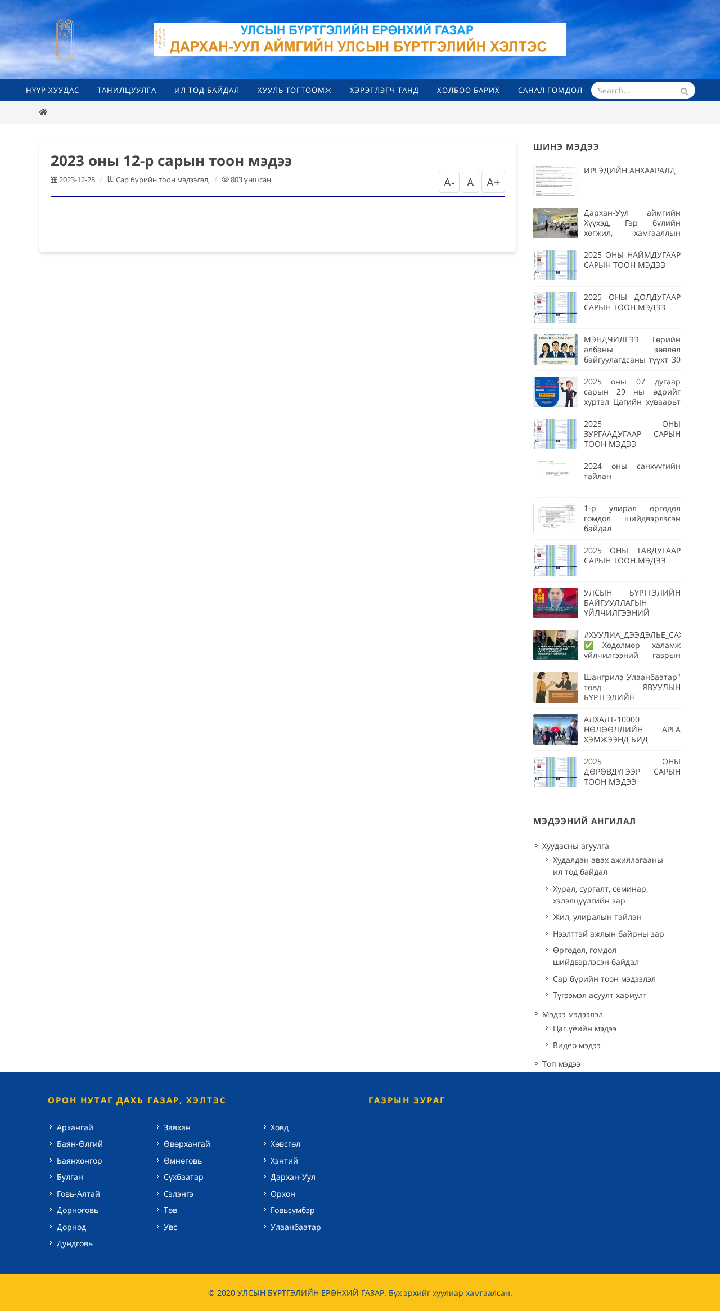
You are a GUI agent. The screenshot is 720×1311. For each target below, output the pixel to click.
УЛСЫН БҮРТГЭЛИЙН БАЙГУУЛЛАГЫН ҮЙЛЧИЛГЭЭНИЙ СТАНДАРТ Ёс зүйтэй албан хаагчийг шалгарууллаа (632, 617)
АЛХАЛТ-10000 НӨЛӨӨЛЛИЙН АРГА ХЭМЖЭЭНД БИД (632, 729)
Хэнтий (284, 1160)
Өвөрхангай (187, 1143)
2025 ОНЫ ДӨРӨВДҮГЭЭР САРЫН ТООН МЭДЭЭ (632, 771)
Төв (170, 1210)
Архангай (75, 1127)
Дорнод (71, 1226)
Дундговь (75, 1243)
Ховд (280, 1127)
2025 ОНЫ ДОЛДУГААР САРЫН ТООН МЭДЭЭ (632, 302)
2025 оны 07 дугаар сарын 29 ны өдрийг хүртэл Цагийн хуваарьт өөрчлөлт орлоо (632, 396)
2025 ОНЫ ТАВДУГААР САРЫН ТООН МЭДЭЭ (632, 555)
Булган (70, 1176)
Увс (170, 1226)
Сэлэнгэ (179, 1193)
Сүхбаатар (184, 1176)
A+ (493, 182)
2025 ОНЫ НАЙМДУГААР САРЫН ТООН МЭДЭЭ (632, 259)
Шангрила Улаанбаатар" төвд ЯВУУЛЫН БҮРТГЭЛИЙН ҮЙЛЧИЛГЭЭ (632, 692)
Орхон (283, 1193)
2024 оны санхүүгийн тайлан (632, 470)
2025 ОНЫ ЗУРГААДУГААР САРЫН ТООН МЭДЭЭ (632, 433)
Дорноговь (77, 1210)
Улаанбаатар (296, 1226)
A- (449, 182)
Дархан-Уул (293, 1176)
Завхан (177, 1127)
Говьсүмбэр (293, 1210)
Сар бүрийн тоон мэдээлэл (162, 179)
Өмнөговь (183, 1160)
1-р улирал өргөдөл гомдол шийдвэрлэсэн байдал (632, 518)
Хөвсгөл (285, 1143)
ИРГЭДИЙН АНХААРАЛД (630, 170)
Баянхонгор (79, 1160)
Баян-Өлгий (80, 1143)
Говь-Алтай (78, 1193)
